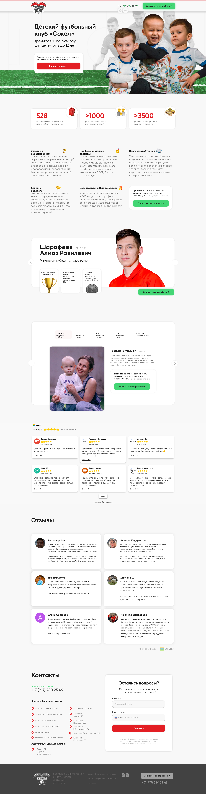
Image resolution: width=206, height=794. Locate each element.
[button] (159, 6)
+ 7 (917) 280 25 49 (128, 6)
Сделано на (98, 502)
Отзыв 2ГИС (38, 455)
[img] (166, 649)
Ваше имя (116, 699)
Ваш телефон (118, 712)
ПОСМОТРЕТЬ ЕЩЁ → (148, 649)
